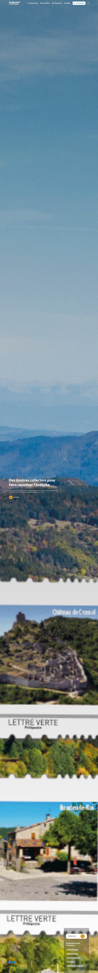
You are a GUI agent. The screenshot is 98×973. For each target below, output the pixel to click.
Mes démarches (57, 3)
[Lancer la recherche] (82, 936)
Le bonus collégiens (73, 958)
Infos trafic (70, 962)
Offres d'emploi (72, 950)
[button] (88, 3)
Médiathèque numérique (75, 966)
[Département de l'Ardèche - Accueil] (14, 3)
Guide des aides (80, 3)
